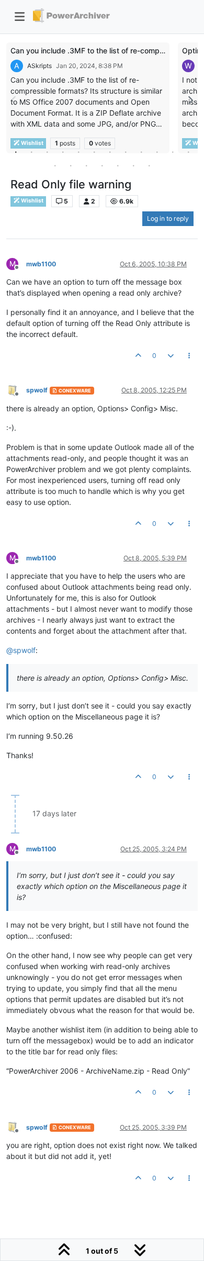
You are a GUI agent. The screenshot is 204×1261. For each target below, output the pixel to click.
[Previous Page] (14, 100)
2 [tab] (31, 152)
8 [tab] (125, 152)
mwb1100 (41, 264)
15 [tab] (86, 165)
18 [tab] (133, 165)
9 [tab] (141, 152)
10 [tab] (157, 152)
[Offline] (16, 390)
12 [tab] (188, 152)
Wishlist (31, 200)
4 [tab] (63, 152)
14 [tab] (70, 165)
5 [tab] (78, 152)
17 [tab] (117, 165)
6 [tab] (94, 152)
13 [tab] (55, 165)
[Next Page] (190, 100)
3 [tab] (47, 152)
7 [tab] (110, 152)
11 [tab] (172, 152)
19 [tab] (149, 165)
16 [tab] (102, 165)
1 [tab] (15, 152)
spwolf (37, 390)
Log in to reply (168, 218)
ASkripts (39, 66)
